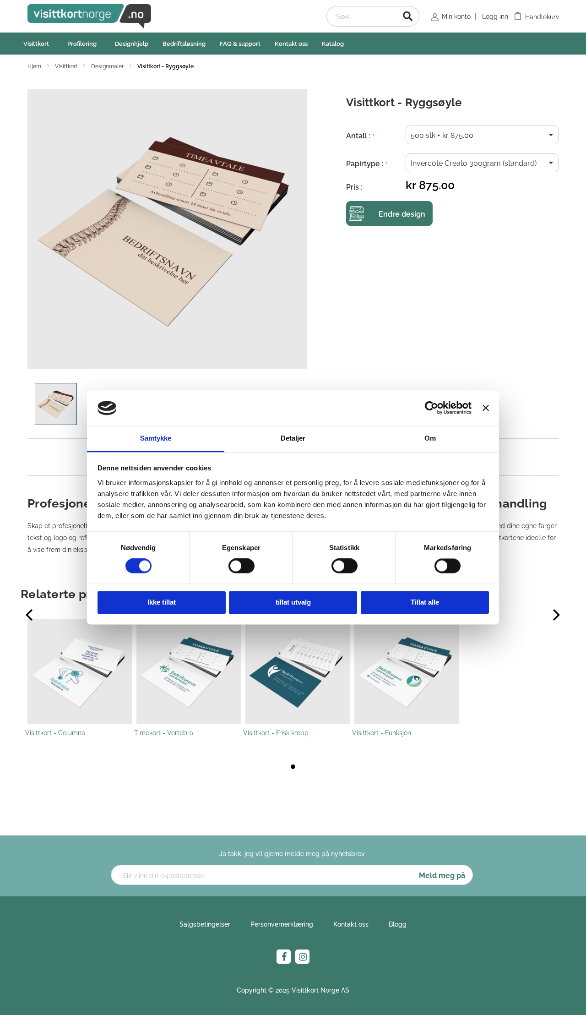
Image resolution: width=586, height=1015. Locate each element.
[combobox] (372, 16)
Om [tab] (430, 438)
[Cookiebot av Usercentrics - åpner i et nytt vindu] (431, 408)
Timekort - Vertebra (163, 732)
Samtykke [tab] (156, 438)
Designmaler (108, 66)
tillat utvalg (293, 602)
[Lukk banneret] (486, 408)
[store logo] (89, 16)
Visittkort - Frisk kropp (276, 732)
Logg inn (495, 15)
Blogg (398, 923)
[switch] (241, 567)
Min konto (456, 15)
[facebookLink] (284, 957)
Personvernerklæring (281, 923)
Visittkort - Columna (55, 732)
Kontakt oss (351, 923)
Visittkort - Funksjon (381, 732)
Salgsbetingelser (204, 923)
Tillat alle (425, 602)
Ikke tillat (161, 602)
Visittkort (67, 66)
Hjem (35, 66)
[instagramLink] (302, 957)
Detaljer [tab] (293, 438)
